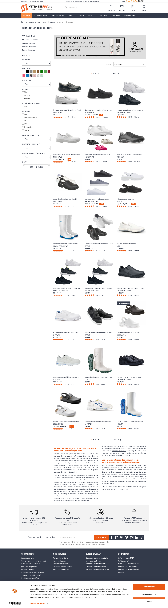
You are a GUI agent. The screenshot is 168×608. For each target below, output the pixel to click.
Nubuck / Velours (30, 117)
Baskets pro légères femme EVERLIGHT (67, 288)
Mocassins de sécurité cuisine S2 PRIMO (67, 110)
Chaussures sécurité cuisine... (127, 244)
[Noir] (27, 71)
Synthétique (28, 127)
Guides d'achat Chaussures (96, 567)
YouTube (116, 537)
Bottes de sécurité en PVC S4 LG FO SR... (99, 377)
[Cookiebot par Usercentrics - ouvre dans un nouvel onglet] (15, 603)
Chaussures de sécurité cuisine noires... (98, 110)
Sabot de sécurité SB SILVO (126, 199)
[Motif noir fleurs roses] (31, 75)
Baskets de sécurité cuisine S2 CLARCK (98, 333)
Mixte (26, 92)
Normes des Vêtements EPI (128, 564)
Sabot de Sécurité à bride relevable (65, 199)
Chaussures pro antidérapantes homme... (131, 288)
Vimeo (126, 537)
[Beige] (34, 71)
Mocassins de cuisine (30, 40)
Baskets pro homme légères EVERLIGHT (99, 288)
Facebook (111, 537)
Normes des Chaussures (127, 567)
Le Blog (121, 572)
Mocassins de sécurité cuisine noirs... (130, 154)
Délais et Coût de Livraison (30, 564)
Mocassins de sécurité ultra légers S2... (98, 421)
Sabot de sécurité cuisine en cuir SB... (130, 333)
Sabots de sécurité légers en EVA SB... (98, 154)
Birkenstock (58, 424)
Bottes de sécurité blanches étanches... (66, 244)
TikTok (142, 537)
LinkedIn (137, 537)
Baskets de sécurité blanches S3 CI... (66, 377)
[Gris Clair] (31, 71)
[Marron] (38, 71)
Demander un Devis (60, 558)
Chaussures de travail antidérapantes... (130, 110)
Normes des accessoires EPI (128, 569)
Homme (27, 98)
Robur (87, 246)
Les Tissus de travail (93, 561)
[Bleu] (27, 75)
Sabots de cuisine (29, 43)
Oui (25, 106)
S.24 (118, 246)
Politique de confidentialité (31, 575)
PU (25, 121)
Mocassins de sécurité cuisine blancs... (66, 333)
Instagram (131, 537)
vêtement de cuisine (119, 451)
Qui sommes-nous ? (28, 558)
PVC (25, 124)
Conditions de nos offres (30, 578)
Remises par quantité (61, 564)
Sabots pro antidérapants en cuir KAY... (66, 421)
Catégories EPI (123, 561)
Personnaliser (147, 594)
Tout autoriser (149, 587)
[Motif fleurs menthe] (41, 75)
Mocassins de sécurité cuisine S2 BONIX (99, 244)
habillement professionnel (137, 446)
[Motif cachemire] (38, 75)
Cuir (25, 114)
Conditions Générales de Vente (32, 572)
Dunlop (88, 380)
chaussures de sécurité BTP (118, 489)
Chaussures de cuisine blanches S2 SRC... (67, 154)
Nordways (57, 112)
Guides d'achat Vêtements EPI (97, 564)
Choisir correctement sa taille (97, 558)
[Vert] (41, 71)
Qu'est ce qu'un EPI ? (126, 558)
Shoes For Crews (124, 112)
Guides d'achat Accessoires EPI (97, 569)
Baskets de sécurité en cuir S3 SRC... (129, 377)
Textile (26, 130)
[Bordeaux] (49, 71)
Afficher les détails (37, 603)
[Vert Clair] (45, 71)
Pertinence (130, 64)
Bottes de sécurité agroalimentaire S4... (130, 421)
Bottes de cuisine (28, 50)
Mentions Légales (27, 569)
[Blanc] (24, 71)
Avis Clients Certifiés (61, 569)
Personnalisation (59, 561)
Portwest (57, 201)
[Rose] (24, 75)
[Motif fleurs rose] (34, 75)
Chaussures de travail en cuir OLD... (97, 199)
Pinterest (121, 537)
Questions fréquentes (29, 567)
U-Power (120, 157)
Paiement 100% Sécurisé (62, 567)
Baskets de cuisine (29, 47)
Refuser (149, 602)
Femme (27, 95)
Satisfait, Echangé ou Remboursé (33, 561)
